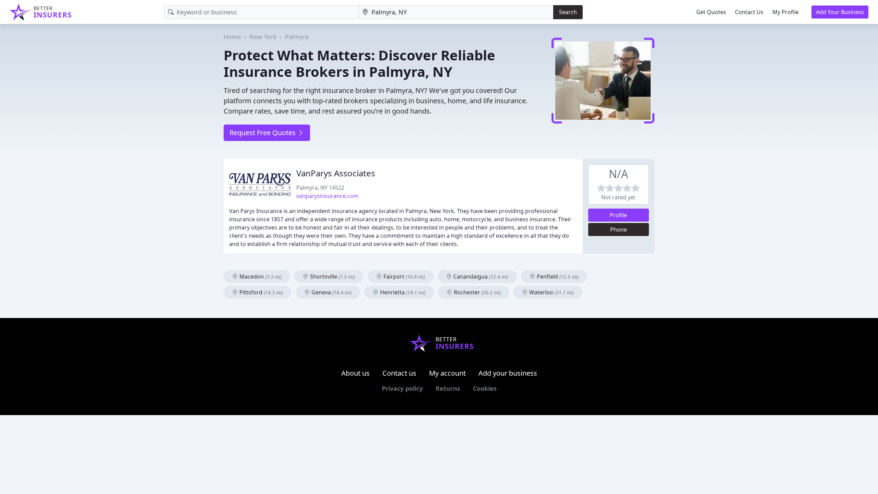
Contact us (399, 373)
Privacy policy (402, 388)
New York (263, 37)
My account (447, 373)
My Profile (785, 12)
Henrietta (402, 292)
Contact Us (749, 12)
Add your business (507, 373)
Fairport (403, 276)
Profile (618, 215)
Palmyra (297, 37)
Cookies (485, 388)
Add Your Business (840, 12)
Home (232, 37)
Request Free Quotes (263, 132)
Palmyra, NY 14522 (320, 187)
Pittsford (260, 292)
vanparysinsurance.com (327, 196)
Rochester (476, 292)
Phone (618, 229)
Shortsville (332, 276)
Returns (448, 388)
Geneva (331, 292)
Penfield (557, 276)
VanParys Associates (335, 173)
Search (568, 12)
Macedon (260, 276)
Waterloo (551, 292)
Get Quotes (711, 12)
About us (355, 373)
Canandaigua (480, 276)
